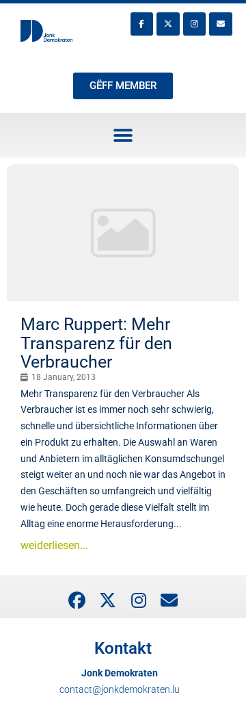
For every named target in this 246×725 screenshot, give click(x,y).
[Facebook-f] (142, 24)
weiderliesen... (54, 545)
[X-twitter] (168, 24)
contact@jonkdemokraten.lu (119, 689)
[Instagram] (194, 24)
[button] (123, 135)
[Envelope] (220, 24)
